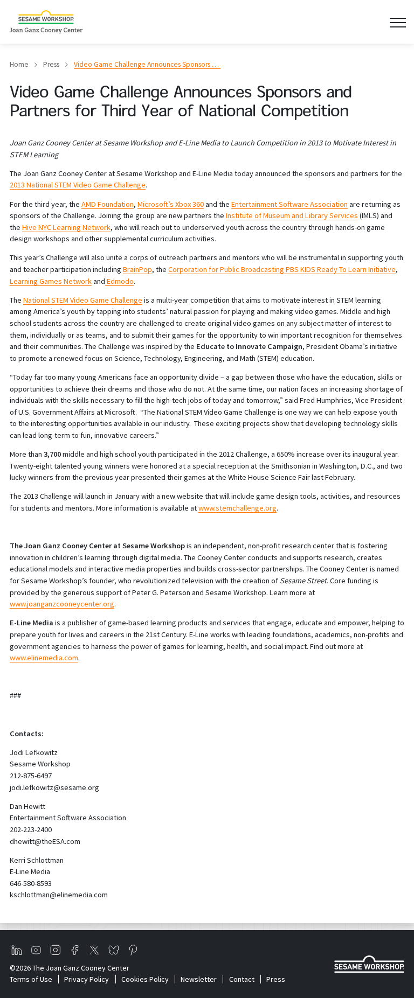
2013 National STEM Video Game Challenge (78, 185)
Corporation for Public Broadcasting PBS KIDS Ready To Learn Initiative (282, 269)
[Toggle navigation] (397, 22)
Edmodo (119, 281)
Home (19, 64)
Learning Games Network (51, 281)
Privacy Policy (86, 979)
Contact (241, 979)
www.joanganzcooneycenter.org (62, 604)
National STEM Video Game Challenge (82, 300)
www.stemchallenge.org (237, 508)
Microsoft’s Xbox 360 (170, 204)
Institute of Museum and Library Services (292, 215)
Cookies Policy (144, 979)
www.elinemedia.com (44, 657)
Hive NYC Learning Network (66, 227)
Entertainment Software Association (289, 204)
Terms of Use (31, 979)
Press (51, 64)
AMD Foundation (107, 204)
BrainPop (137, 269)
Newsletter (199, 979)
